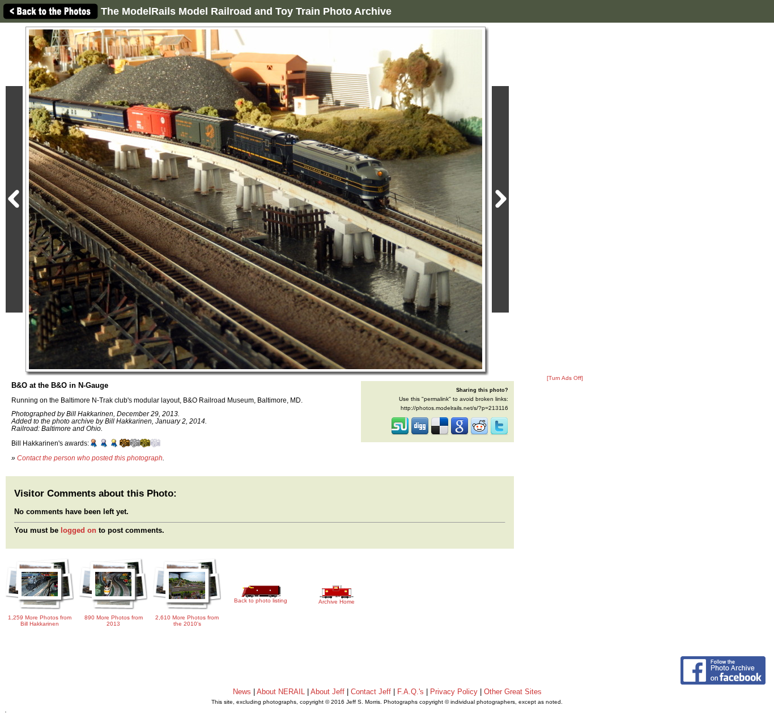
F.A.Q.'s (410, 691)
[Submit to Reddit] (479, 434)
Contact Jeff (371, 691)
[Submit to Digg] (420, 434)
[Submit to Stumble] (400, 434)
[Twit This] (499, 434)
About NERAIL (281, 691)
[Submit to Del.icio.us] (440, 434)
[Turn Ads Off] (565, 378)
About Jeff (328, 691)
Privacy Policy (454, 691)
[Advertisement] (565, 199)
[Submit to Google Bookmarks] (459, 434)
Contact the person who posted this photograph (90, 457)
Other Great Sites (513, 691)
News (242, 691)
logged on (78, 530)
